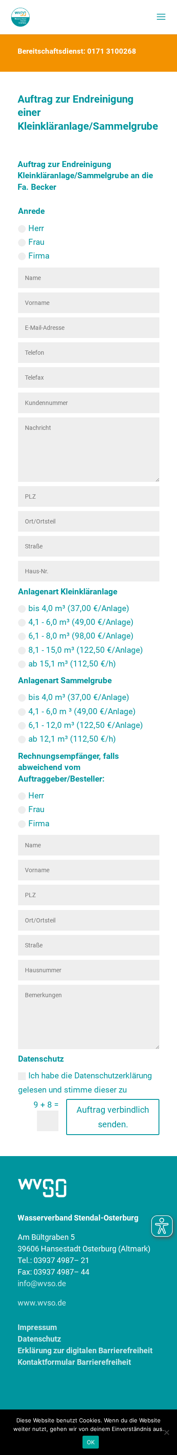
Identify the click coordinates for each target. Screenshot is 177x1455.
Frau (36, 242)
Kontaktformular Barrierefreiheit (74, 1362)
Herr (36, 228)
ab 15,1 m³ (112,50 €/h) (72, 664)
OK (91, 1442)
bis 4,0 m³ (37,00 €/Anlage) (78, 608)
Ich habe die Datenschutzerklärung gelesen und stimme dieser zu (85, 1082)
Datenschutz (39, 1338)
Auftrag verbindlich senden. (112, 1117)
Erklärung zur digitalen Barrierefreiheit (85, 1350)
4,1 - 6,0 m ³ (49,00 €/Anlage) (82, 711)
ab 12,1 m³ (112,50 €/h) (72, 739)
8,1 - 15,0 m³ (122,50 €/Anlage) (85, 650)
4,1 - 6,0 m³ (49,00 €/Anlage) (81, 622)
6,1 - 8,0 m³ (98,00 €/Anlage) (81, 636)
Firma (38, 256)
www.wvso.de (42, 1302)
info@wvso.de (42, 1283)
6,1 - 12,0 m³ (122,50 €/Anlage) (85, 725)
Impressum (37, 1327)
